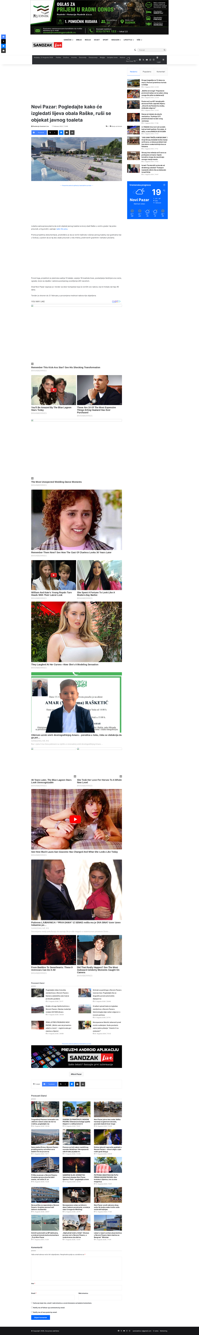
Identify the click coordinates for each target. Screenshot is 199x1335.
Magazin (115, 40)
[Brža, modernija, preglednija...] (76, 1056)
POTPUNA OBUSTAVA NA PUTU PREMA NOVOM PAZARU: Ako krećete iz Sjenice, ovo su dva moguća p (106, 1178)
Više (138, 40)
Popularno (147, 72)
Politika (58, 57)
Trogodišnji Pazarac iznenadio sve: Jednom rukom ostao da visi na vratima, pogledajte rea (45, 1121)
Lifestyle (128, 40)
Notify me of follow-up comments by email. (49, 1308)
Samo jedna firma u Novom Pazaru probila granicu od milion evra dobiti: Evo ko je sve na (44, 1149)
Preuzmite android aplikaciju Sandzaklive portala (76, 1044)
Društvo (66, 57)
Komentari (161, 72)
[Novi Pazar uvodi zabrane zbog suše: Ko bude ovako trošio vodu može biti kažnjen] (108, 1195)
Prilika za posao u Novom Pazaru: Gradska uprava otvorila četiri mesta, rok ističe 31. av (44, 1177)
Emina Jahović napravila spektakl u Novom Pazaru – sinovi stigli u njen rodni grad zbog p (108, 1149)
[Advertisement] (76, 84)
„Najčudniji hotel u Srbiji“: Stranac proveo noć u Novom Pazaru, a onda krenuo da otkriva (76, 1235)
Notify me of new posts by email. (45, 1312)
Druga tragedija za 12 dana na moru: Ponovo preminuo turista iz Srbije (154, 82)
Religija (102, 57)
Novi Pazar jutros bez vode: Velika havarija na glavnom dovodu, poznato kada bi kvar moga (107, 1121)
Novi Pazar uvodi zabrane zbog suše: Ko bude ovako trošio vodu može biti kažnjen (107, 1207)
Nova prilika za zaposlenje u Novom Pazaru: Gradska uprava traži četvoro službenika (45, 1207)
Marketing (163, 1331)
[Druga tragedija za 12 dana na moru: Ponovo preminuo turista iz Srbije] (133, 83)
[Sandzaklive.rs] (47, 45)
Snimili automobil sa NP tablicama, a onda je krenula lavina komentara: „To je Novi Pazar (45, 1235)
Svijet (97, 40)
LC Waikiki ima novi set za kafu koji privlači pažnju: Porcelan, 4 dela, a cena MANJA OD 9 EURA (154, 129)
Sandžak (68, 40)
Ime (33, 1283)
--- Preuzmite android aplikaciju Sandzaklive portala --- (76, 185)
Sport (105, 40)
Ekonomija (82, 57)
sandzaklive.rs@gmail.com (142, 1331)
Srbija (79, 40)
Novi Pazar (77, 1074)
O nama (155, 1331)
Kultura (122, 57)
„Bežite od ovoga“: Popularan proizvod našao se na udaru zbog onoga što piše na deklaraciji (155, 93)
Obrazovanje (93, 57)
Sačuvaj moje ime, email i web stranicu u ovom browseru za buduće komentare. (62, 1303)
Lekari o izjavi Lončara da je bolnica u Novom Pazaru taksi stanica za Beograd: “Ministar (108, 1235)
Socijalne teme (112, 57)
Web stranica (83, 1293)
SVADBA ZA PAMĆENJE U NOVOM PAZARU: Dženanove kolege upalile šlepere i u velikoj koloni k (76, 1121)
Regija (88, 40)
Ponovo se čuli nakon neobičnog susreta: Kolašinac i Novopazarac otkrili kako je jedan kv (76, 1149)
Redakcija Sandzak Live (41, 126)
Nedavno (133, 72)
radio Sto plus (61, 229)
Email (34, 1293)
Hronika (74, 57)
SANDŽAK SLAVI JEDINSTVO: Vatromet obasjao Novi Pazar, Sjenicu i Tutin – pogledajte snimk (76, 1177)
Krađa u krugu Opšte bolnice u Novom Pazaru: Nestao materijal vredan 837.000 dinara (58, 1009)
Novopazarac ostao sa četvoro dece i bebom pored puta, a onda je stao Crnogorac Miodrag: (76, 1207)
